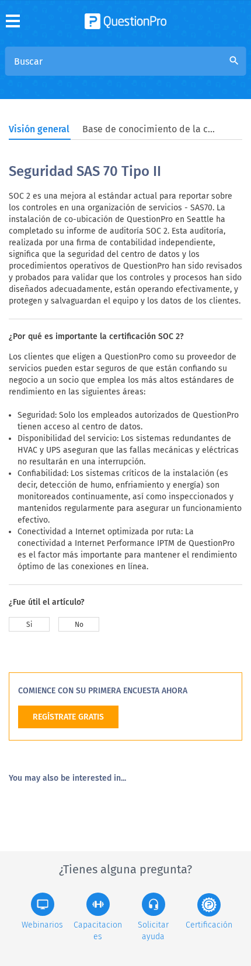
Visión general (39, 129)
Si (29, 625)
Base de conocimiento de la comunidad (149, 129)
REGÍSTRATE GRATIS (68, 717)
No (79, 625)
